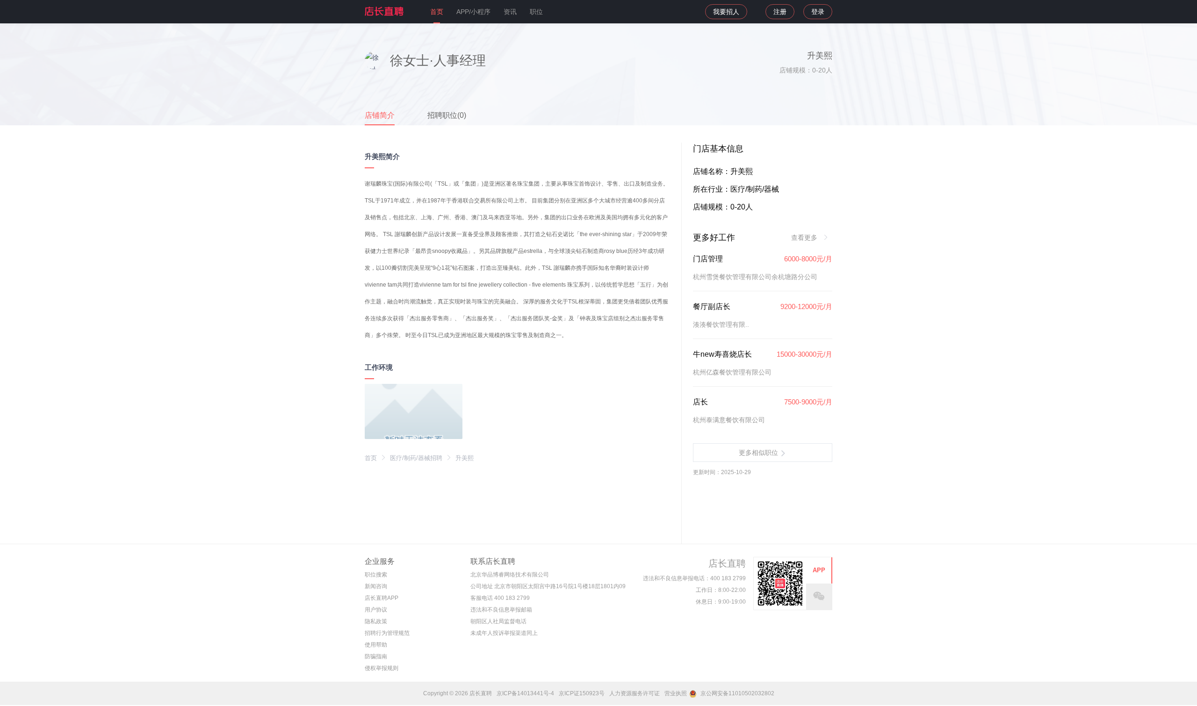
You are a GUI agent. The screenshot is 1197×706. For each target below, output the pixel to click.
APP (819, 570)
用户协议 (376, 609)
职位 (536, 11)
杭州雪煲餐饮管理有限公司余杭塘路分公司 (755, 277)
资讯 (510, 11)
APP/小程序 (473, 11)
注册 (779, 11)
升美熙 (464, 457)
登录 (817, 11)
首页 (436, 11)
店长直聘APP (381, 598)
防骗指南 (376, 656)
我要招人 (726, 11)
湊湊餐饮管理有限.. (721, 324)
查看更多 (805, 237)
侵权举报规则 (381, 668)
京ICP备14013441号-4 (525, 693)
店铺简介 (380, 115)
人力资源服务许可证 (634, 693)
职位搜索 (376, 574)
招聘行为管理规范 (387, 633)
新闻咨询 (376, 586)
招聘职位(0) (446, 115)
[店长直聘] (385, 11)
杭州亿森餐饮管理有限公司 (732, 372)
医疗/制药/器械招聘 (416, 457)
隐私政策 (376, 621)
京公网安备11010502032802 (736, 693)
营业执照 (675, 693)
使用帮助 (376, 644)
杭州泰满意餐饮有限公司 (729, 420)
